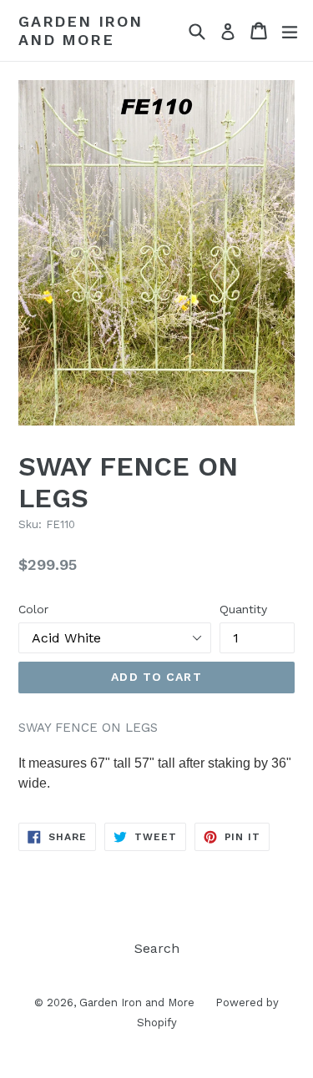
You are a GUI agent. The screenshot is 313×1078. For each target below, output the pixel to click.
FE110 (60, 524)
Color (33, 609)
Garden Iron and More (80, 30)
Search (156, 948)
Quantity (243, 609)
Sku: (30, 524)
